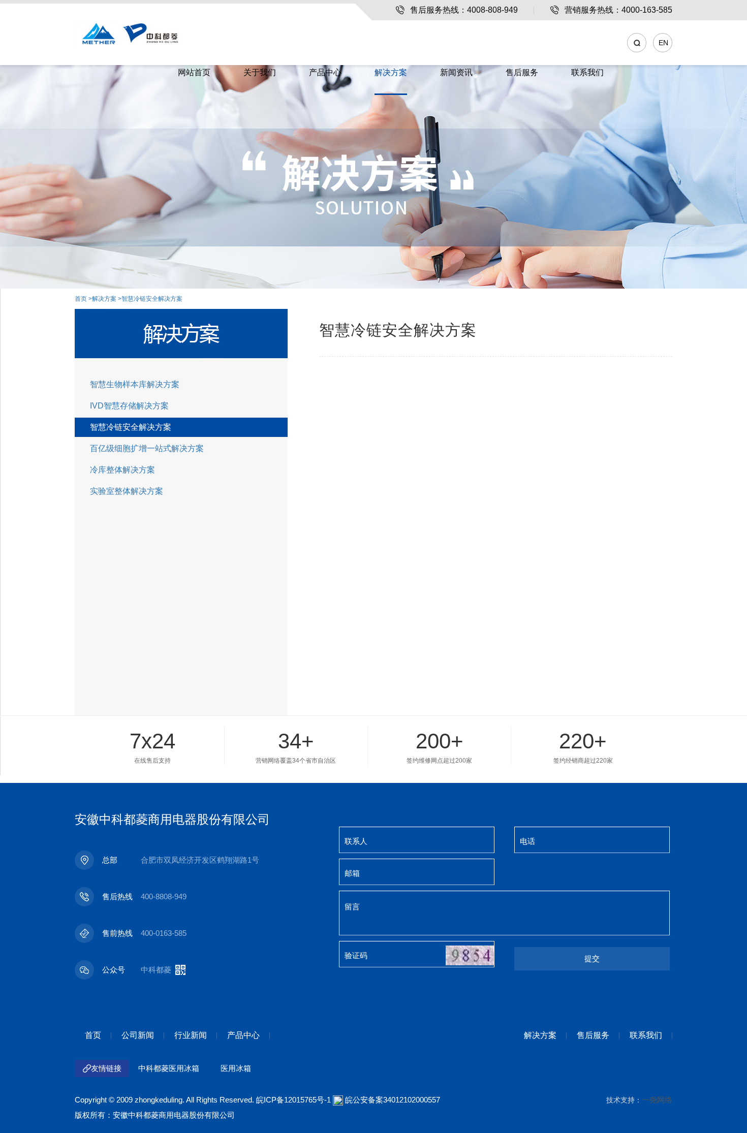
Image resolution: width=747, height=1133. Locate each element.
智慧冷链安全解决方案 (151, 298)
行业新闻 (190, 1035)
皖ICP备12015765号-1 (293, 1099)
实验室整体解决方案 (126, 491)
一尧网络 (657, 1099)
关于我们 (259, 72)
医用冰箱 (236, 1068)
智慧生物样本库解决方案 (134, 384)
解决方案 (391, 72)
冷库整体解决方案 (122, 469)
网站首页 (194, 72)
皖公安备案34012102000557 (392, 1099)
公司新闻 (137, 1035)
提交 (592, 958)
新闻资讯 (456, 72)
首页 (81, 298)
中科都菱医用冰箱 (168, 1068)
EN (663, 43)
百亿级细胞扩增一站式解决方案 (147, 448)
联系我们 (587, 72)
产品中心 (325, 72)
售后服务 (522, 72)
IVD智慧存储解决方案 (129, 405)
